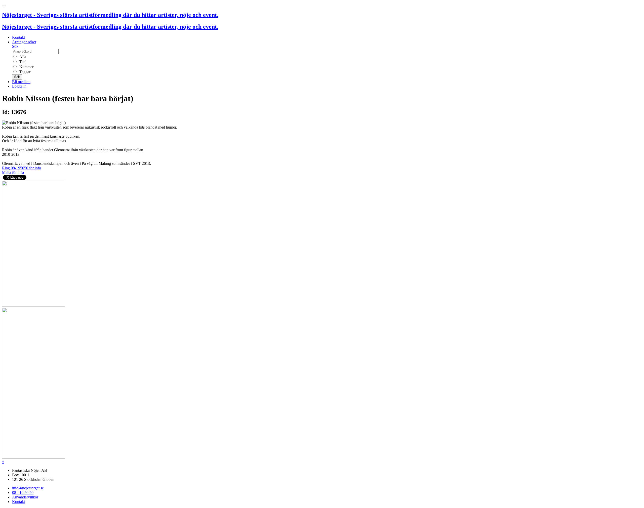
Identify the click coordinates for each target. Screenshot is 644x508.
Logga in (19, 86)
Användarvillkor (25, 497)
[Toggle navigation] (4, 5)
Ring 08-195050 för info (21, 168)
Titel (22, 62)
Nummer (25, 67)
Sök (15, 46)
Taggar (24, 72)
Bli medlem (21, 82)
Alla (22, 57)
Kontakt (18, 37)
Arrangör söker (24, 42)
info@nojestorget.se (28, 488)
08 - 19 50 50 (22, 492)
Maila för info (13, 172)
